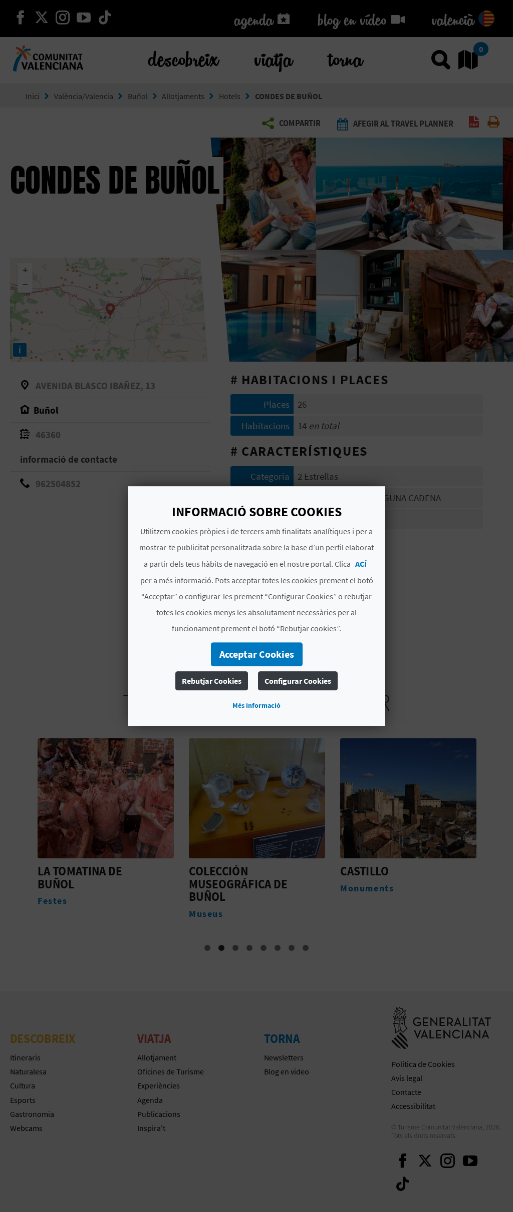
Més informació (256, 705)
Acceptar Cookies (256, 654)
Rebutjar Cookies (211, 681)
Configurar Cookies (298, 681)
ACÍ (361, 564)
